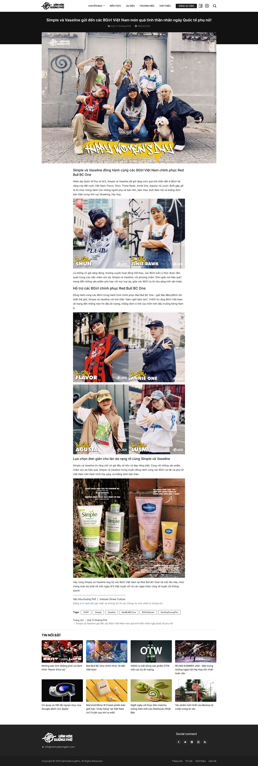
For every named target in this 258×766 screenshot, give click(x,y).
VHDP (86, 612)
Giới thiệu (165, 5)
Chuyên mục (95, 5)
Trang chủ (78, 620)
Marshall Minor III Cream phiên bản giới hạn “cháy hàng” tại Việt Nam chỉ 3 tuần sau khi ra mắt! (105, 709)
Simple (98, 612)
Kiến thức (115, 5)
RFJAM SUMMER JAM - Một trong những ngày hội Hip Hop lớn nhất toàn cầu (194, 669)
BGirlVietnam (148, 612)
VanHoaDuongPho (169, 612)
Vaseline (112, 612)
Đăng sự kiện (186, 6)
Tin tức (189, 761)
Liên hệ (212, 761)
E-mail (86, 603)
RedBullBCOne (129, 612)
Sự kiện (130, 5)
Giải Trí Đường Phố (121, 26)
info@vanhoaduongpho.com (60, 746)
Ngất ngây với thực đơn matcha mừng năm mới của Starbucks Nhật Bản (151, 709)
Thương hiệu (147, 5)
